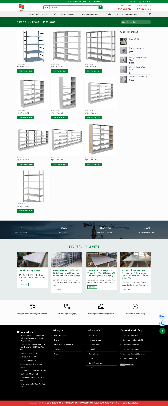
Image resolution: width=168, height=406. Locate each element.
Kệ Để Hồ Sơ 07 (23, 160)
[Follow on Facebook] (143, 2)
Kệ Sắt (45, 14)
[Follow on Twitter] (147, 2)
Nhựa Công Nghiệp (90, 14)
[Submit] (101, 7)
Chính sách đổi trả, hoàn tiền (133, 340)
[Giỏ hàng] (150, 14)
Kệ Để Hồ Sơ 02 (57, 67)
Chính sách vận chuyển (131, 349)
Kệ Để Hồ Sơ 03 (91, 67)
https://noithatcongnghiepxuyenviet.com (34, 371)
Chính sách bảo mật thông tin (134, 354)
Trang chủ (33, 14)
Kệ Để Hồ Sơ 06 (91, 113)
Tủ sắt (107, 14)
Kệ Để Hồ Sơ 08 (57, 160)
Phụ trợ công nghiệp (127, 14)
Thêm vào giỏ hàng (26, 71)
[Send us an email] (149, 2)
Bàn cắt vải (93, 335)
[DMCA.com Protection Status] (127, 365)
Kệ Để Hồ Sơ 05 (57, 113)
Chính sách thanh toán (131, 345)
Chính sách (131, 2)
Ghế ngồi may (94, 354)
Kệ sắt (91, 359)
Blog (139, 2)
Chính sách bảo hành (130, 335)
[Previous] (16, 274)
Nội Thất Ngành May (64, 14)
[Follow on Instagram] (145, 2)
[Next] (151, 274)
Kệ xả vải (92, 349)
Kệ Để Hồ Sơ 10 (23, 206)
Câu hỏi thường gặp (130, 359)
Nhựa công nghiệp (95, 363)
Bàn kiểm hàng (94, 345)
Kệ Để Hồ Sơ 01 (23, 67)
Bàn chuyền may (95, 340)
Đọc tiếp (24, 285)
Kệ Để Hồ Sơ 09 (91, 160)
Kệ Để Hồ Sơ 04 (23, 113)
